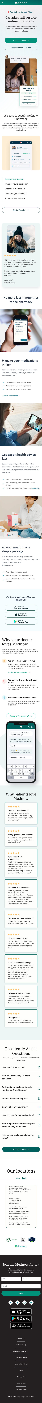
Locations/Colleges (21, 1357)
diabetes (35, 488)
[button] (2, 3)
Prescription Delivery (21, 1364)
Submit (21, 1293)
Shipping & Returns (19, 1351)
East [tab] (24, 1178)
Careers (19, 1338)
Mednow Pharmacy (14, 1396)
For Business (20, 1345)
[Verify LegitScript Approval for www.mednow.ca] (32, 1239)
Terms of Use (21, 1377)
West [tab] (18, 1178)
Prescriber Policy (21, 1383)
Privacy (21, 1370)
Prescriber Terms (21, 1389)
